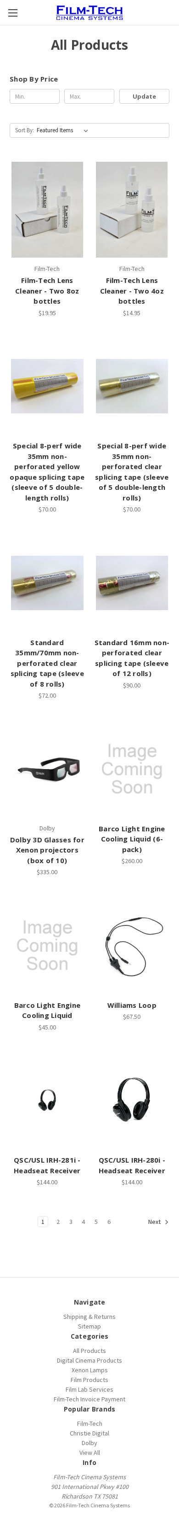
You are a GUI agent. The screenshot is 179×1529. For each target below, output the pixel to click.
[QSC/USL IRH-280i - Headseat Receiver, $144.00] (132, 1101)
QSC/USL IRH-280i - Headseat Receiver (132, 1165)
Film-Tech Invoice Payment (89, 1399)
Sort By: (24, 130)
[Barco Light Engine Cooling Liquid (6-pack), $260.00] (132, 769)
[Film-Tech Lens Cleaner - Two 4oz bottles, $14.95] (132, 210)
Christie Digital (89, 1433)
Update (144, 96)
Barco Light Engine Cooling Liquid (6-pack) (132, 839)
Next (155, 1222)
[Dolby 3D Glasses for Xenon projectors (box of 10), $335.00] (47, 769)
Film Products (89, 1380)
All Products (89, 1351)
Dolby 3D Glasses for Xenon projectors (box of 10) (47, 850)
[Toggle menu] (12, 12)
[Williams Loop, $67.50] (132, 946)
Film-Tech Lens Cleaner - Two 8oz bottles (47, 291)
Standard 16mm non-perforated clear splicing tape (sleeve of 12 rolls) (132, 658)
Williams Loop (132, 1005)
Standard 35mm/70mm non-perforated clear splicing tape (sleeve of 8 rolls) (47, 663)
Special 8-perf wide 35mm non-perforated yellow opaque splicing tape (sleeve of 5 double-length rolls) (47, 471)
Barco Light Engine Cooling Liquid (47, 1010)
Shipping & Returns (89, 1316)
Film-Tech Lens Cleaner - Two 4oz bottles (132, 291)
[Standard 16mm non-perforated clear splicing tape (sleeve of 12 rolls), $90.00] (132, 583)
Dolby (89, 1443)
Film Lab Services (89, 1389)
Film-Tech (89, 1423)
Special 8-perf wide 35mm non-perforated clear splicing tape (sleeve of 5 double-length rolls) (131, 471)
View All (89, 1452)
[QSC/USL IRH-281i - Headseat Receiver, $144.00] (47, 1101)
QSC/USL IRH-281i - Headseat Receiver (47, 1165)
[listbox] (64, 130)
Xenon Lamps (90, 1370)
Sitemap (89, 1326)
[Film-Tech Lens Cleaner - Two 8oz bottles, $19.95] (47, 210)
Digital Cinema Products (89, 1360)
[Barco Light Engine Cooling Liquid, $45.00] (47, 946)
